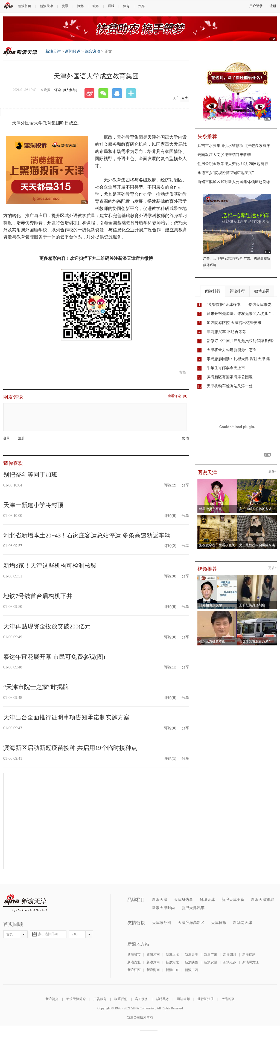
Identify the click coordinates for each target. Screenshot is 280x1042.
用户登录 (255, 6)
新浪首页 (24, 6)
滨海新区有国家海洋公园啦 (230, 377)
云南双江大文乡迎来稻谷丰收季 (224, 155)
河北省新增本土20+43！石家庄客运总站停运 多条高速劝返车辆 (87, 535)
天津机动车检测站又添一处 (230, 386)
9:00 (74, 934)
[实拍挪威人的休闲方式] (257, 480)
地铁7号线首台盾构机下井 (37, 596)
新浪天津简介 (76, 999)
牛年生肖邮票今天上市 (226, 368)
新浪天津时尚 (163, 908)
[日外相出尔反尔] (217, 577)
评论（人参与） (66, 90)
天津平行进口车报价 (228, 258)
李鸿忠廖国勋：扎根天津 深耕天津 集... (240, 359)
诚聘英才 (162, 999)
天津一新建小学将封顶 (33, 505)
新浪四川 (229, 954)
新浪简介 (52, 999)
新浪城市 (134, 954)
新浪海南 (153, 970)
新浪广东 (210, 954)
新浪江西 (134, 970)
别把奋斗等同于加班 (30, 474)
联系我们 (120, 999)
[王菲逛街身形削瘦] (257, 577)
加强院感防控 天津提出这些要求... (236, 323)
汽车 (141, 6)
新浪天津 (46, 6)
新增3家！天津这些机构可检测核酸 (50, 565)
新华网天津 (242, 923)
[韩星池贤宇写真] (217, 480)
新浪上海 (172, 954)
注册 (273, 6)
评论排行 (237, 291)
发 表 (185, 438)
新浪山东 (172, 970)
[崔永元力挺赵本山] (217, 613)
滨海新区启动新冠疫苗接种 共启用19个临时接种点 (70, 747)
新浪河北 (172, 962)
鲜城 (111, 6)
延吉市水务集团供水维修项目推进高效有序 (233, 146)
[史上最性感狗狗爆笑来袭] (257, 517)
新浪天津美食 (232, 900)
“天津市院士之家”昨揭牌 (36, 687)
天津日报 (218, 923)
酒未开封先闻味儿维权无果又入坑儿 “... (240, 314)
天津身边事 (183, 900)
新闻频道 (72, 51)
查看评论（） (178, 396)
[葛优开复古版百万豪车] (257, 613)
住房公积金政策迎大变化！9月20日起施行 (232, 164)
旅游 (80, 6)
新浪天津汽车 (193, 908)
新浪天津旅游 (262, 900)
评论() (170, 485)
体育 (126, 6)
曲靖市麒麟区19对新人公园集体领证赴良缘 (233, 182)
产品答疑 (228, 999)
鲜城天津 (207, 900)
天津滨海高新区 (191, 923)
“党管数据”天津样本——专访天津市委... (241, 305)
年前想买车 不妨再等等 (226, 332)
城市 (95, 6)
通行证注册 (205, 999)
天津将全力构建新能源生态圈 (231, 350)
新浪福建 (248, 954)
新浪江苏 (229, 962)
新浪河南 (153, 954)
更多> (272, 471)
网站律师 (183, 999)
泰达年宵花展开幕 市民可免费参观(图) (54, 656)
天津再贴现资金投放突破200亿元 (47, 626)
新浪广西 (191, 970)
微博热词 (262, 291)
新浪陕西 (191, 962)
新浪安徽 (210, 962)
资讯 (65, 6)
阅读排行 (212, 291)
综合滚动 (92, 51)
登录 (6, 438)
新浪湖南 (153, 962)
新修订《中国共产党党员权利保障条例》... (243, 341)
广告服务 (100, 999)
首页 (9, 934)
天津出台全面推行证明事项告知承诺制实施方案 (66, 717)
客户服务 (141, 999)
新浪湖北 (134, 962)
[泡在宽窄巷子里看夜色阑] (217, 517)
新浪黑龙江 (250, 962)
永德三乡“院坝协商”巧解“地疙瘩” (225, 173)
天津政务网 (161, 923)
